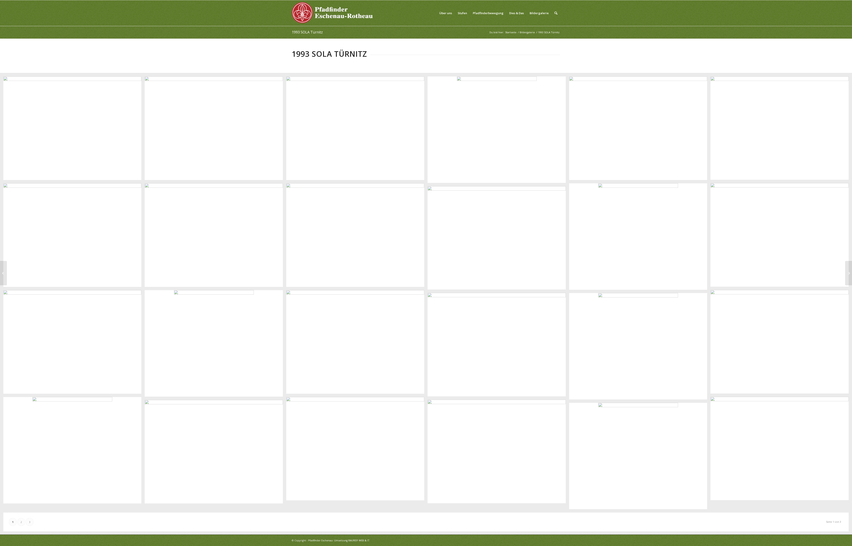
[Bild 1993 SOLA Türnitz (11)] (639, 238)
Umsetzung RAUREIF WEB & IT (351, 540)
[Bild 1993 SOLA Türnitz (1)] (74, 129)
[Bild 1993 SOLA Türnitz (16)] (357, 343)
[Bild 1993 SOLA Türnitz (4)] (498, 131)
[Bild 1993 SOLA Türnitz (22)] (498, 453)
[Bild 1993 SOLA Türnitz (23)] (215, 453)
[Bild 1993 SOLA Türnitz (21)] (357, 450)
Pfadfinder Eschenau (320, 540)
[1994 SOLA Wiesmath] (848, 273)
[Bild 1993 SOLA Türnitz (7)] (781, 236)
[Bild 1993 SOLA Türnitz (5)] (639, 129)
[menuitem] (445, 13)
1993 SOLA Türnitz (307, 32)
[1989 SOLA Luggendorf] (3, 273)
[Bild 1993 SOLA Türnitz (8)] (74, 236)
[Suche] (556, 13)
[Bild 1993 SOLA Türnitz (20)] (74, 452)
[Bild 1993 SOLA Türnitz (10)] (357, 236)
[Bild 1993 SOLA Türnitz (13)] (781, 343)
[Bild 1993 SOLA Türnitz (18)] (639, 348)
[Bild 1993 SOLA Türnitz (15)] (215, 345)
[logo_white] (333, 13)
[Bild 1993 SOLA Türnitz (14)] (74, 343)
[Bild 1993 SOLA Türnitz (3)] (357, 129)
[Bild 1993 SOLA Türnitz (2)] (215, 129)
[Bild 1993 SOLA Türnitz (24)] (639, 458)
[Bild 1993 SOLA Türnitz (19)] (781, 450)
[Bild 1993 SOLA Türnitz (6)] (781, 129)
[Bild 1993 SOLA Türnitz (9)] (215, 236)
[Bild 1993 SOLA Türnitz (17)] (498, 346)
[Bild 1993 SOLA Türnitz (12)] (498, 239)
